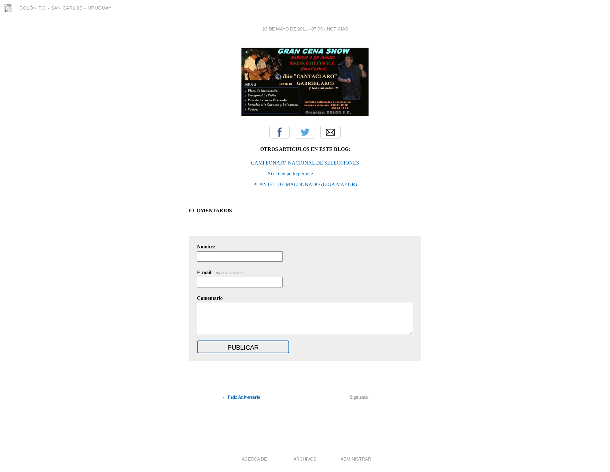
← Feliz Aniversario (241, 397)
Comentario (210, 298)
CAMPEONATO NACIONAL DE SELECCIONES (305, 162)
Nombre (206, 246)
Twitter (305, 132)
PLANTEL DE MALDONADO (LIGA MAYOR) (305, 184)
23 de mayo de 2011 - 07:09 (292, 28)
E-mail (220, 272)
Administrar (356, 459)
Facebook (279, 132)
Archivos (305, 459)
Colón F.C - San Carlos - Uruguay (65, 7)
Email (330, 132)
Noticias (337, 28)
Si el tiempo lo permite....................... (305, 173)
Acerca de (254, 459)
